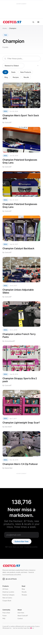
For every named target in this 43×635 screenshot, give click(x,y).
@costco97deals (11, 579)
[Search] (33, 22)
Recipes (16, 77)
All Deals (5, 589)
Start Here (21, 613)
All (5, 72)
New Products (25, 72)
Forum (5, 615)
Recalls (26, 77)
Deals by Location (8, 592)
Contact (20, 618)
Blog (6, 77)
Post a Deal (6, 613)
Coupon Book (7, 600)
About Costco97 (23, 615)
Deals (13, 72)
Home (5, 28)
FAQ (4, 618)
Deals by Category (8, 595)
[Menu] (38, 22)
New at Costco (7, 598)
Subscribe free (21, 541)
